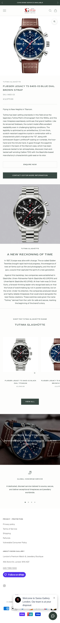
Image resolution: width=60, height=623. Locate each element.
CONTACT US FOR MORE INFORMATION (30, 175)
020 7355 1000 (10, 568)
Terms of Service (10, 529)
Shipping (7, 533)
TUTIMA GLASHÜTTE (12, 82)
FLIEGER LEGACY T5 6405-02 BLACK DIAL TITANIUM (20, 382)
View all (30, 402)
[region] (30, 484)
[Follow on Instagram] (4, 585)
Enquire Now (30, 164)
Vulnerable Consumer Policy (15, 542)
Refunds (6, 538)
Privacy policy (9, 524)
